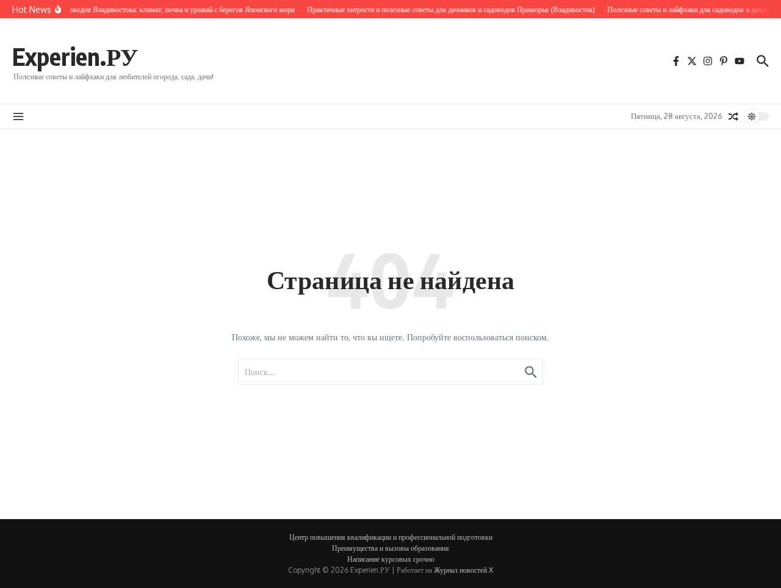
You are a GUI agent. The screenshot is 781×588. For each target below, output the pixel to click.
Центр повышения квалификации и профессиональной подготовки (390, 537)
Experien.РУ (75, 56)
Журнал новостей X (463, 570)
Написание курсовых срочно (390, 559)
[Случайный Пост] (733, 116)
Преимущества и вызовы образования (390, 548)
